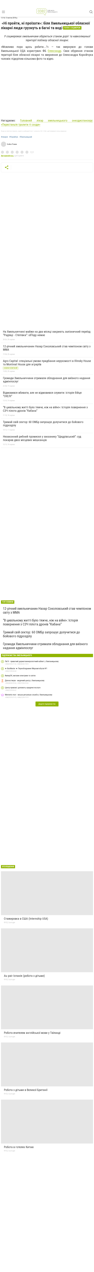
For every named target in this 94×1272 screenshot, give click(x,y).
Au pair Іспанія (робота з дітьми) (24, 976)
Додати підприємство (47, 704)
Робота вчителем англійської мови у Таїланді (32, 1033)
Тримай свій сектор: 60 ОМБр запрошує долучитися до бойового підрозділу (43, 423)
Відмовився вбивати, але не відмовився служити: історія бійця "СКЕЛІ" (42, 394)
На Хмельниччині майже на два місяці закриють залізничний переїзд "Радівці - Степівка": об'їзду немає (46, 333)
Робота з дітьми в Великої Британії (25, 1090)
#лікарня (4, 137)
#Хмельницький (26, 137)
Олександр (54, 51)
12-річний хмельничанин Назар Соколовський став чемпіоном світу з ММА (46, 348)
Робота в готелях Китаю (19, 1147)
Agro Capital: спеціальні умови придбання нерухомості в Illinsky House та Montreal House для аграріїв (47, 362)
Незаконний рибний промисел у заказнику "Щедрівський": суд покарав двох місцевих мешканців (42, 438)
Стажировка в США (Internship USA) (26, 918)
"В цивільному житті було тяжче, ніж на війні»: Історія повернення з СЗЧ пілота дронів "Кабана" (45, 409)
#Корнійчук (13, 137)
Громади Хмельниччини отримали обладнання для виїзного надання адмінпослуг (46, 379)
